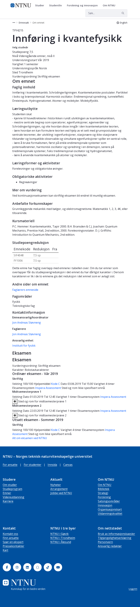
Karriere (8, 501)
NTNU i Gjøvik (59, 534)
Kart (5, 550)
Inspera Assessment (48, 388)
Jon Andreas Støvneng (26, 322)
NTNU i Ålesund (60, 542)
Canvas (68, 465)
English (123, 22)
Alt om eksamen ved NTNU (29, 438)
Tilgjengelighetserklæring (114, 538)
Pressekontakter (13, 546)
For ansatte (10, 465)
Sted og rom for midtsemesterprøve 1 (41, 401)
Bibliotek (103, 489)
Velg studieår (20, 47)
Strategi (103, 493)
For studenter (32, 465)
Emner (7, 493)
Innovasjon (105, 505)
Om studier (10, 485)
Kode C (55, 384)
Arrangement (59, 489)
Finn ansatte (11, 538)
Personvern (105, 542)
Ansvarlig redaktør (110, 546)
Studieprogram (12, 489)
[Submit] (123, 13)
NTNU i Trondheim (62, 538)
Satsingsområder (109, 501)
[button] (14, 22)
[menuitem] (41, 5)
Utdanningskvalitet (110, 513)
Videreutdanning (13, 497)
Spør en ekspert (13, 542)
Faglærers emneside (25, 290)
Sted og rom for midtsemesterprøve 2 (41, 415)
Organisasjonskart (110, 509)
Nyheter (55, 485)
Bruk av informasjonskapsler (116, 534)
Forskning (104, 497)
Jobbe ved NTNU (61, 493)
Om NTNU (104, 485)
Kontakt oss (10, 534)
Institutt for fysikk (24, 345)
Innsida (52, 465)
